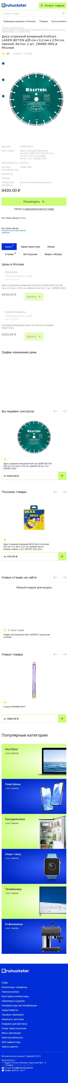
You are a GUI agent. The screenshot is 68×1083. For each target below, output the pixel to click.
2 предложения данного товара (38, 209)
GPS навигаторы (11, 1042)
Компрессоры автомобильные (19, 1005)
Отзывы (9, 254)
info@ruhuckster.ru (22, 1067)
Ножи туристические (14, 1028)
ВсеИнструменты (15, 311)
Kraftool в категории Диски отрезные (14, 231)
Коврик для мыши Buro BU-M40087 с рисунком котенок (26, 635)
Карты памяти (10, 1046)
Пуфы (5, 982)
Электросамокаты (12, 1037)
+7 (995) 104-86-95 (24, 1065)
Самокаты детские (13, 1019)
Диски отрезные (17, 28)
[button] (55, 411)
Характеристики (30, 246)
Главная (5, 28)
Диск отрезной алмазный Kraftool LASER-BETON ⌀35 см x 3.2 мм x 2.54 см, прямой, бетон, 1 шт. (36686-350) (27, 466)
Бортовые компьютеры (15, 996)
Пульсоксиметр (59, 21)
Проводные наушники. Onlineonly (19, 21)
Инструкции (30, 254)
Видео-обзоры (53, 254)
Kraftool (22, 218)
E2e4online (11, 272)
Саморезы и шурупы (13, 1000)
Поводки (43, 21)
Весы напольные (11, 1032)
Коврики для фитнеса (14, 1023)
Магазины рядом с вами (19, 275)
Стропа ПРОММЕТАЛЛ (14, 706)
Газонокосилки (10, 991)
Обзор (51, 246)
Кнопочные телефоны (14, 987)
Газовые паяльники (13, 1014)
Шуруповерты (10, 1010)
